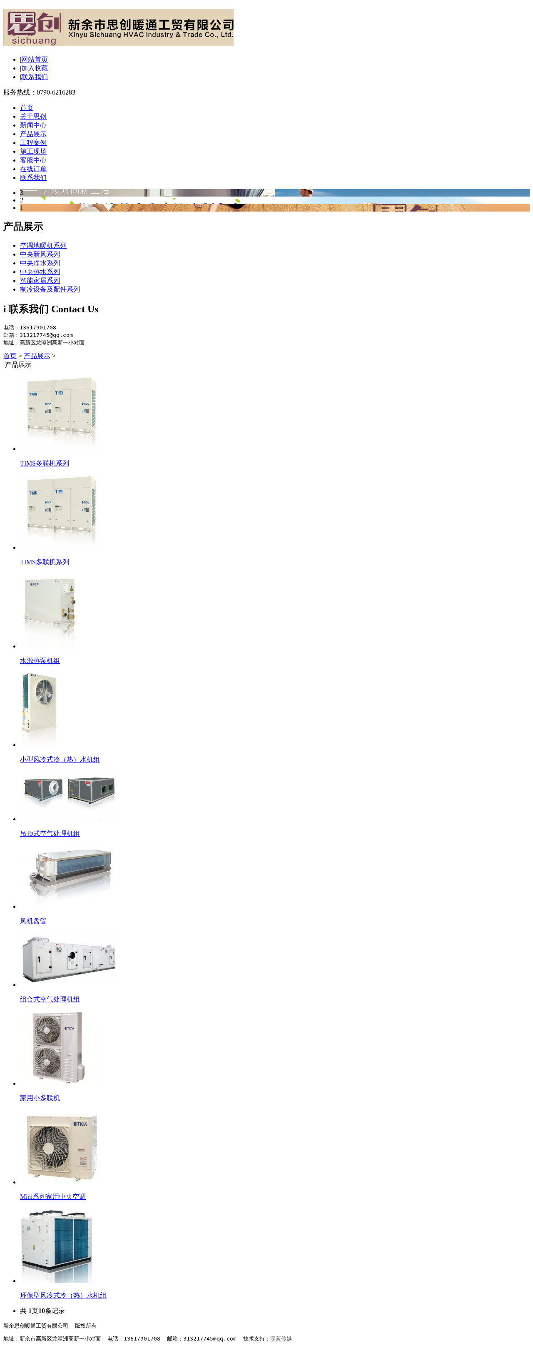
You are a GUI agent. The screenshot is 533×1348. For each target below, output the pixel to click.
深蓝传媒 (281, 1339)
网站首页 (34, 59)
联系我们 (34, 76)
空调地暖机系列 (43, 245)
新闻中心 (33, 125)
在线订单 (33, 168)
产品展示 (33, 133)
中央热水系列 (40, 271)
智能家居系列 (40, 280)
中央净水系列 (40, 263)
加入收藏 (34, 68)
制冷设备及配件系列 (50, 289)
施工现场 (33, 151)
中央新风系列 (40, 254)
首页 (26, 107)
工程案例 (33, 142)
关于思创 (33, 116)
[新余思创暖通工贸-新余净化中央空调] (118, 41)
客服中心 (33, 160)
